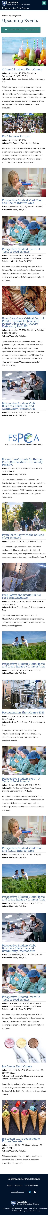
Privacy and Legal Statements (12, 1209)
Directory (18, 1185)
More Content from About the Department (21, 30)
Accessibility (43, 1209)
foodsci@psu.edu (17, 1193)
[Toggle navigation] (44, 3)
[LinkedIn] (29, 1192)
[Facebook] (35, 1192)
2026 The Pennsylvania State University (26, 1211)
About (9, 1185)
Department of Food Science (15, 8)
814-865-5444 (31, 1186)
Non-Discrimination (30, 1209)
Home (4, 16)
